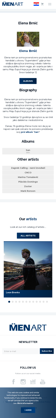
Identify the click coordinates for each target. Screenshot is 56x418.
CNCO (28, 172)
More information (25, 403)
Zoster (28, 186)
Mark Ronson (28, 191)
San (28, 151)
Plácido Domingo (28, 181)
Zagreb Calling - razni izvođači (28, 168)
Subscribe (47, 351)
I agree (28, 410)
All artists (28, 235)
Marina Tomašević (28, 177)
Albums (28, 81)
